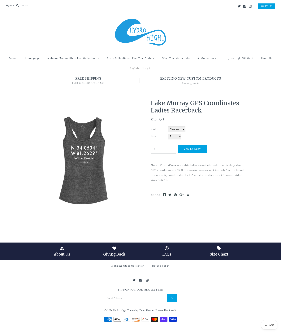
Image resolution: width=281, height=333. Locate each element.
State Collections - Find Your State (130, 58)
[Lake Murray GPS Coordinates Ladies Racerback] (83, 102)
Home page (32, 58)
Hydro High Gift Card (240, 58)
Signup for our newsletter (140, 289)
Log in (147, 68)
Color (155, 129)
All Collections (208, 58)
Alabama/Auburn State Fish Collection (73, 58)
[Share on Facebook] (164, 194)
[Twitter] (239, 6)
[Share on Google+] (181, 194)
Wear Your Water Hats (176, 58)
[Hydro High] (140, 18)
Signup (10, 5)
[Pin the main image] (175, 194)
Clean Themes (146, 310)
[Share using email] (188, 194)
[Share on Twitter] (169, 194)
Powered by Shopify (166, 310)
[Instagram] (250, 6)
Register (135, 68)
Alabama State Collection (128, 265)
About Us (267, 58)
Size (153, 136)
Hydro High (119, 310)
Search (13, 58)
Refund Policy (161, 265)
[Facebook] (244, 6)
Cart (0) (266, 6)
